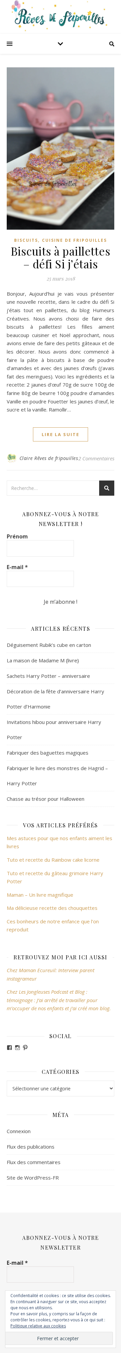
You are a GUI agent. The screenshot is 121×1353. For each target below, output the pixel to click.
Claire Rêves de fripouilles (48, 458)
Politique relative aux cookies (38, 1326)
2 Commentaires (96, 458)
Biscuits (26, 240)
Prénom (17, 536)
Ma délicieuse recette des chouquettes (53, 907)
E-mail (17, 567)
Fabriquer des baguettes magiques (47, 752)
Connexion (19, 1131)
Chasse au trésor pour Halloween (45, 798)
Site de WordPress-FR (33, 1177)
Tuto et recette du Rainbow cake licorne (53, 859)
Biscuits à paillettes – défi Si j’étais (61, 257)
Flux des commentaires (34, 1162)
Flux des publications (30, 1146)
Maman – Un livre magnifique (40, 894)
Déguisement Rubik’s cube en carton (49, 644)
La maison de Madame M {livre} (43, 660)
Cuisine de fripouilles (74, 240)
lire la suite (60, 434)
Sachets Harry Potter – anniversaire (48, 675)
